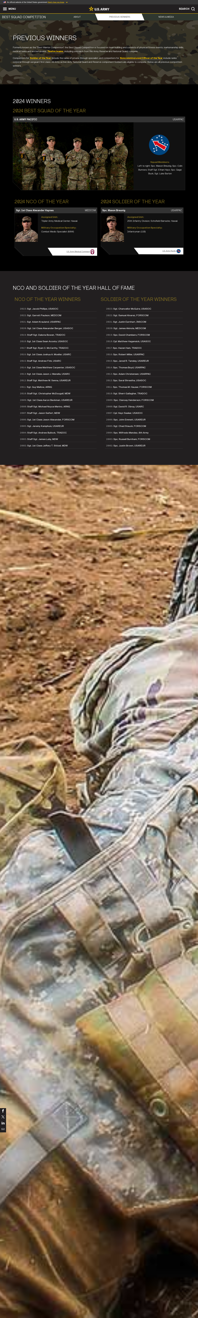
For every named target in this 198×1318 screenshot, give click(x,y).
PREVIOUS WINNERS (119, 17)
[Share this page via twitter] (3, 1117)
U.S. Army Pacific (169, 251)
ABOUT (77, 17)
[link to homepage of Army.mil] (99, 8)
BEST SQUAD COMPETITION (24, 17)
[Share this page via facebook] (3, 1111)
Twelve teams (55, 51)
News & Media (166, 17)
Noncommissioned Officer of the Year (141, 58)
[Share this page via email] (3, 1129)
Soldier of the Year (40, 58)
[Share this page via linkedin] (3, 1123)
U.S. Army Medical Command (78, 252)
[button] (1, 6)
